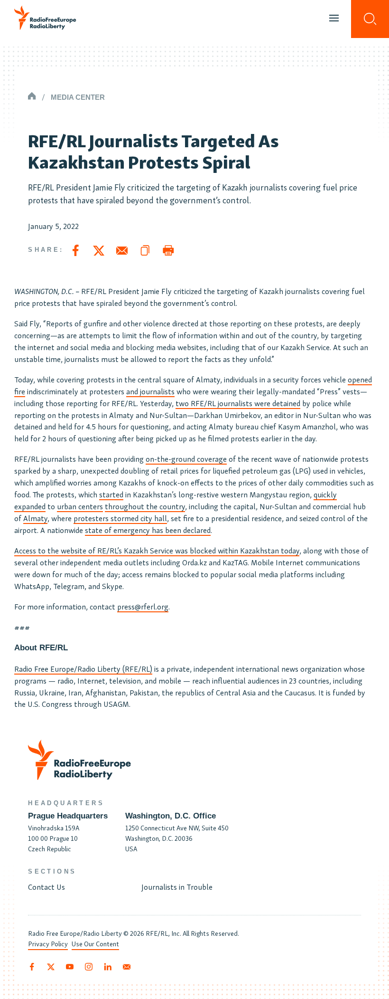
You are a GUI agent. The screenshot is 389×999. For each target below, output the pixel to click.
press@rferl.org (142, 606)
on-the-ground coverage (186, 458)
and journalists (150, 391)
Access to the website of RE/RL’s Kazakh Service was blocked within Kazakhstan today (156, 550)
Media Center (78, 97)
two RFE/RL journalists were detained (238, 403)
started (111, 494)
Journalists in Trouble (177, 886)
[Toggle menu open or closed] (334, 19)
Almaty (35, 518)
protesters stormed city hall (120, 518)
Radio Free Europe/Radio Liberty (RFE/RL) (83, 668)
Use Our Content (95, 943)
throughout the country (145, 506)
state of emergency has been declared (148, 529)
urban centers (80, 506)
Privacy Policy (48, 943)
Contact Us (46, 886)
